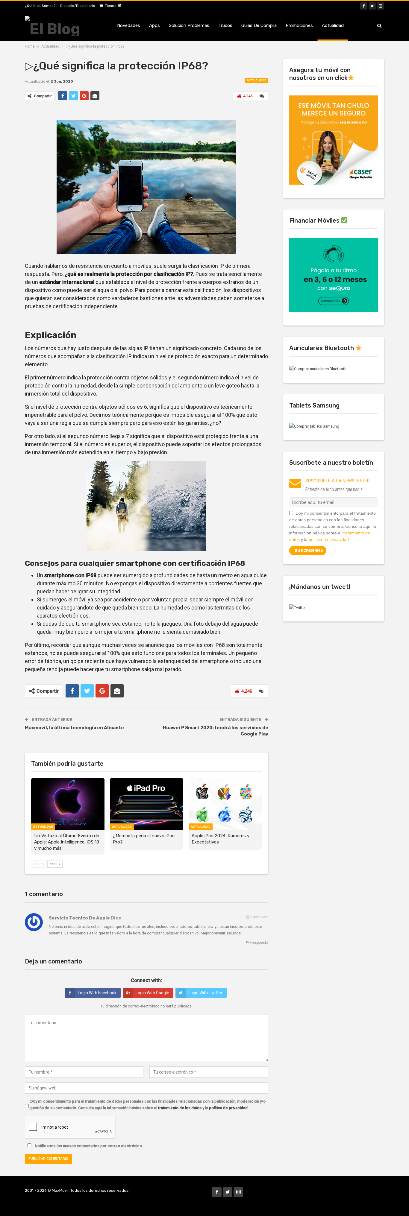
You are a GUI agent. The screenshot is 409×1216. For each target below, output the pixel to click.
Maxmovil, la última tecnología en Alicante (74, 727)
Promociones (299, 25)
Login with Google (152, 992)
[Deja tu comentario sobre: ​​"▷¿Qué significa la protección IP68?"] (262, 96)
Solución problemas (189, 25)
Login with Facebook (97, 992)
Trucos (225, 25)
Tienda (111, 6)
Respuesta (258, 942)
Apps (154, 25)
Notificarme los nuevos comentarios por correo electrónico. (88, 1146)
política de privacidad (228, 1108)
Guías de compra (259, 25)
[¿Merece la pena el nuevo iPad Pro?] (146, 803)
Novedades (128, 25)
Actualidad (333, 25)
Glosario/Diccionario (77, 6)
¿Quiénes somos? (40, 6)
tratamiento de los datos (180, 1108)
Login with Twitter (205, 992)
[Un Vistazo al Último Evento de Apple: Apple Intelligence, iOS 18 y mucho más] (67, 803)
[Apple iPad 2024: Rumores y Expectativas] (225, 803)
